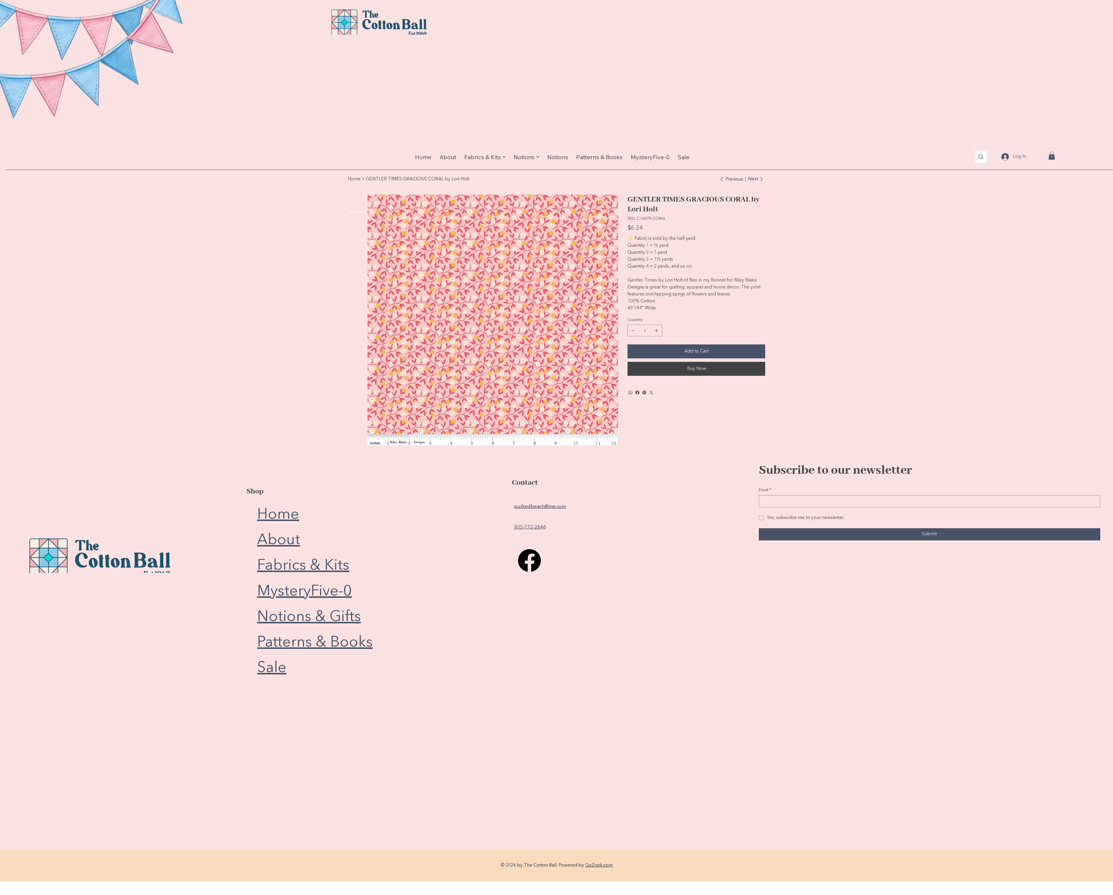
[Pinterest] (644, 392)
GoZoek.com (599, 865)
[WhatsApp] (630, 392)
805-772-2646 (530, 527)
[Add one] (656, 330)
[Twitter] (651, 392)
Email (765, 490)
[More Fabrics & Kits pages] (504, 156)
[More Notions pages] (537, 156)
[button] (1051, 155)
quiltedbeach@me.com (540, 506)
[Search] (981, 157)
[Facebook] (637, 392)
